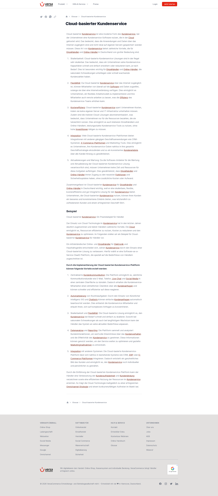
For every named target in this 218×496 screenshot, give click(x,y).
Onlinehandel (80, 427)
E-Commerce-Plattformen (93, 143)
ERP (131, 355)
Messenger (44, 445)
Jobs (148, 432)
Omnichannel (45, 454)
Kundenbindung (127, 376)
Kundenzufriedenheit (105, 376)
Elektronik (119, 244)
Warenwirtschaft (82, 445)
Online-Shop (45, 427)
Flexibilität (75, 83)
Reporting (92, 330)
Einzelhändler (72, 52)
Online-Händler (91, 52)
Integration (76, 135)
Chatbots (93, 299)
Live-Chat (116, 278)
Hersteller (79, 436)
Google (43, 450)
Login (155, 4)
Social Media (132, 278)
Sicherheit (79, 454)
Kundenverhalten (133, 334)
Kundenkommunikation (94, 275)
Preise (96, 4)
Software (114, 86)
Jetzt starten (169, 4)
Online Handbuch (118, 441)
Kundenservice (89, 34)
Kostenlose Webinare (119, 436)
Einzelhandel (80, 432)
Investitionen (82, 129)
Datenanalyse (77, 330)
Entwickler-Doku (118, 432)
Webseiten (44, 436)
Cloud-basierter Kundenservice (93, 16)
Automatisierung (78, 296)
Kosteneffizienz (78, 107)
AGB (148, 436)
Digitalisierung (81, 450)
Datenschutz (151, 445)
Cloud (131, 37)
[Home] (67, 16)
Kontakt (114, 427)
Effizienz (124, 97)
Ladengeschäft (46, 432)
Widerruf (149, 450)
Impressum (150, 441)
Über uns (150, 427)
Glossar (74, 16)
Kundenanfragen (125, 286)
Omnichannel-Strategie (77, 386)
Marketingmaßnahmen (81, 345)
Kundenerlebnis (131, 150)
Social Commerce (82, 441)
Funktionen (120, 175)
